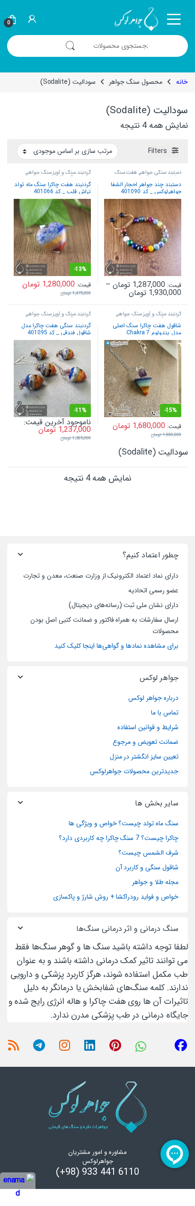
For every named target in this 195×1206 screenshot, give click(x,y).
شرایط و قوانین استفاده (147, 727)
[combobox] (135, 46)
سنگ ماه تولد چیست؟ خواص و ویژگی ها (123, 823)
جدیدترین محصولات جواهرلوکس (134, 771)
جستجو (70, 46)
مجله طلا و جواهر (155, 882)
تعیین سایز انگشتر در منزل (144, 756)
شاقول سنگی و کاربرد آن (146, 867)
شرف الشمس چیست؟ (148, 853)
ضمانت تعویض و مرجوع (145, 742)
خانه (182, 82)
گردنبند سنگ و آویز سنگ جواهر (59, 172)
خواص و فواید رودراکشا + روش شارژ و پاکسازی (115, 897)
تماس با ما (164, 712)
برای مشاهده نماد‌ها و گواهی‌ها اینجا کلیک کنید (116, 646)
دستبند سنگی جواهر (160, 172)
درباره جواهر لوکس (153, 698)
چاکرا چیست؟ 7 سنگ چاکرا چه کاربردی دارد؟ (118, 838)
